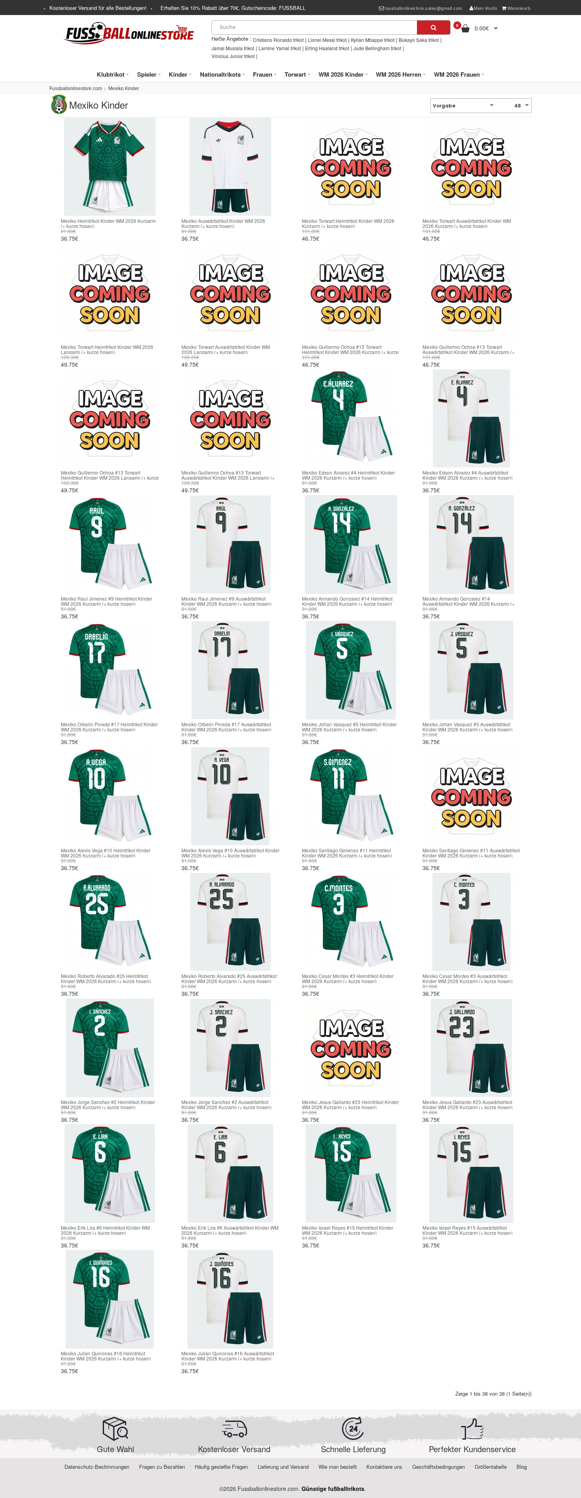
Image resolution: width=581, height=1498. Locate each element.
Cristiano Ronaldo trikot (278, 39)
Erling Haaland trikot (327, 48)
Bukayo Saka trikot (419, 39)
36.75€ (69, 238)
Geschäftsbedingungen (438, 1466)
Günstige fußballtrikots (333, 1488)
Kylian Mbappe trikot (372, 39)
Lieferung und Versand (283, 1466)
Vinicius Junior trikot (233, 56)
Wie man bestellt (338, 1466)
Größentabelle (491, 1466)
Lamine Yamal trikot (279, 48)
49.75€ (69, 364)
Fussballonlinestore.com (75, 88)
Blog (522, 1466)
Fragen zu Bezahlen (162, 1466)
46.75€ (310, 238)
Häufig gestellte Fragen (221, 1466)
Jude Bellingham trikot (377, 48)
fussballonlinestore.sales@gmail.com (423, 8)
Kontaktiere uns (384, 1466)
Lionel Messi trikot (327, 39)
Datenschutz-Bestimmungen (96, 1466)
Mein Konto (485, 8)
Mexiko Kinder (123, 88)
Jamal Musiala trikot (232, 48)
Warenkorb (519, 8)
